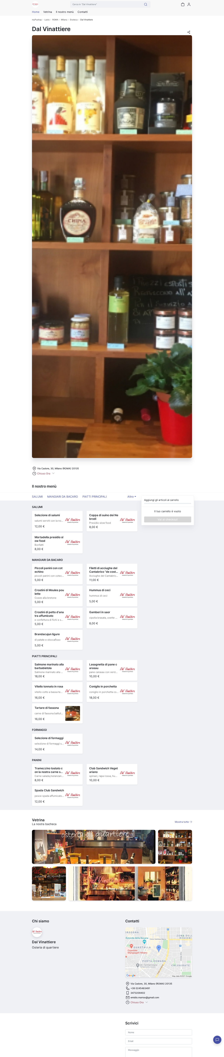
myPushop (37, 20)
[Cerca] (145, 4)
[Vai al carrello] (183, 4)
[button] (188, 33)
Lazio (47, 20)
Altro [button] (130, 496)
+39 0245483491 (140, 988)
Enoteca (74, 20)
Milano (64, 20)
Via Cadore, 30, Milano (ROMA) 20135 (58, 468)
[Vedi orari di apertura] (53, 473)
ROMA (55, 20)
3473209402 (138, 992)
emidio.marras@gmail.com (145, 997)
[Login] (189, 4)
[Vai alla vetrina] (93, 847)
